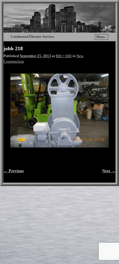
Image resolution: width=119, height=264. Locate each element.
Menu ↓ (101, 37)
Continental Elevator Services (32, 37)
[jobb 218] (59, 110)
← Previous (13, 170)
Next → (109, 170)
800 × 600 (64, 56)
